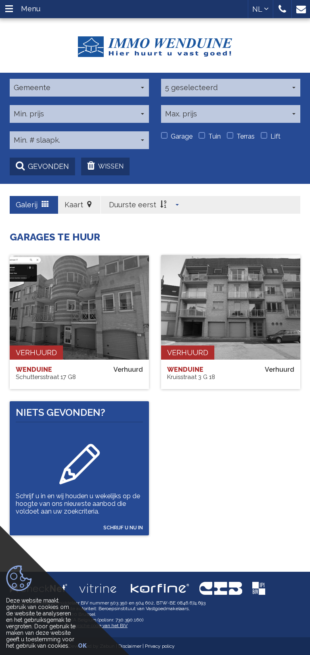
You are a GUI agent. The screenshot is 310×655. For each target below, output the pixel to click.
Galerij (28, 204)
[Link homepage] (155, 43)
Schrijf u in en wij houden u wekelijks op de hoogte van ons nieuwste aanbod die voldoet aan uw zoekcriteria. (78, 503)
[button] (282, 9)
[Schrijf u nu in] (79, 459)
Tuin (214, 136)
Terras (246, 136)
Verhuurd (36, 352)
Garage (182, 136)
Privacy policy (160, 646)
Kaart (75, 204)
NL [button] (258, 9)
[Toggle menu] (9, 9)
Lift (275, 136)
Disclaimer (129, 646)
